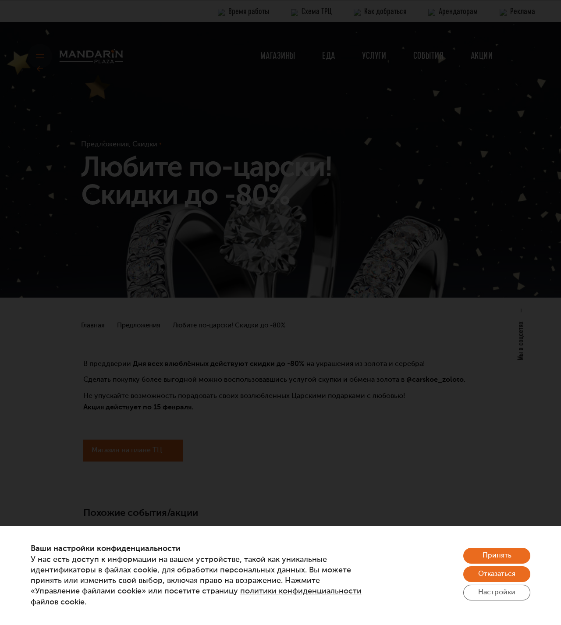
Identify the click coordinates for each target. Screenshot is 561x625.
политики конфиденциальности (301, 591)
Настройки (496, 592)
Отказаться (496, 574)
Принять (497, 555)
